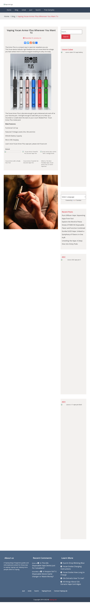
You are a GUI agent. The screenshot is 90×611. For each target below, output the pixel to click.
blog (16, 10)
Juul (30, 10)
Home (9, 10)
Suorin (38, 10)
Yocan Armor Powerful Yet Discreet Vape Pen (30, 162)
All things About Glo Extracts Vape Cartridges (71, 582)
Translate (78, 200)
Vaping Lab (53, 600)
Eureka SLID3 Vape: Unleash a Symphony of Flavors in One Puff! (73, 234)
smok (24, 10)
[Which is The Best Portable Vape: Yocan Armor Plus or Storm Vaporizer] (48, 155)
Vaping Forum (46, 591)
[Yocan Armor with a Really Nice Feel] (12, 155)
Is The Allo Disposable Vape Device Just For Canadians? (43, 565)
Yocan (11, 49)
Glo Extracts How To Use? (73, 578)
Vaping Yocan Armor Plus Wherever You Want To (31, 31)
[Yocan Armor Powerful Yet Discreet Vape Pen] (30, 155)
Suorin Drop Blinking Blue (73, 563)
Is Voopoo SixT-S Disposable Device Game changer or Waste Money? (44, 574)
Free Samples (49, 10)
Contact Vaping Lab (60, 591)
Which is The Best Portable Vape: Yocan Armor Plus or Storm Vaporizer (47, 163)
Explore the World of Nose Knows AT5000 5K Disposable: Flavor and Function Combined (73, 225)
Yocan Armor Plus (14, 113)
